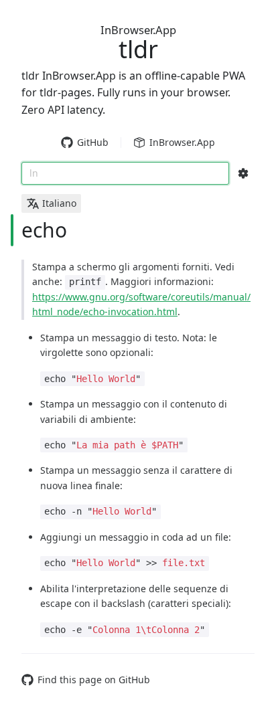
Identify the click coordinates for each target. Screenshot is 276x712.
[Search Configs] (243, 173)
